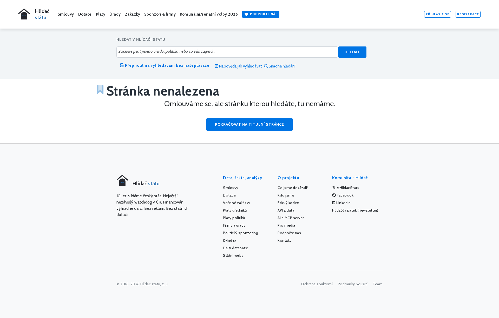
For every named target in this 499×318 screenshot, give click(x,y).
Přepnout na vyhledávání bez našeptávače (166, 65)
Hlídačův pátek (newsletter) (355, 210)
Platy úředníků (235, 210)
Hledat (352, 52)
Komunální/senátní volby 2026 (209, 14)
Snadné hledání (281, 66)
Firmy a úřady (234, 225)
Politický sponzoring (240, 233)
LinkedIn (343, 202)
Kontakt (284, 240)
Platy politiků (234, 217)
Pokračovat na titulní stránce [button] (249, 124)
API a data (286, 210)
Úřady (115, 14)
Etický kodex (288, 202)
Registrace (468, 14)
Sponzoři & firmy (160, 14)
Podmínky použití (353, 284)
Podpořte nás (263, 14)
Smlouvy (66, 14)
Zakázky (132, 14)
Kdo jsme (286, 195)
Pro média (286, 225)
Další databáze (235, 248)
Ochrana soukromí (317, 284)
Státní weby (233, 255)
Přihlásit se (437, 14)
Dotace (85, 14)
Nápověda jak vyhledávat (240, 66)
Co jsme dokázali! (293, 187)
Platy (101, 14)
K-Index (230, 240)
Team (378, 284)
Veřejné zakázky (236, 202)
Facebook (345, 195)
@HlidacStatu (347, 187)
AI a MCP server (291, 217)
